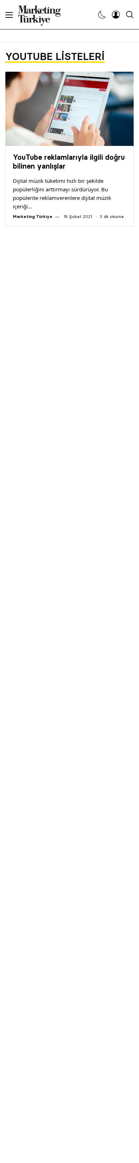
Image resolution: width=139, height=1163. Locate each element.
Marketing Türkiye (32, 216)
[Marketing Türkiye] (42, 14)
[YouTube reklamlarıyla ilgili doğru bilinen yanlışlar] (69, 109)
